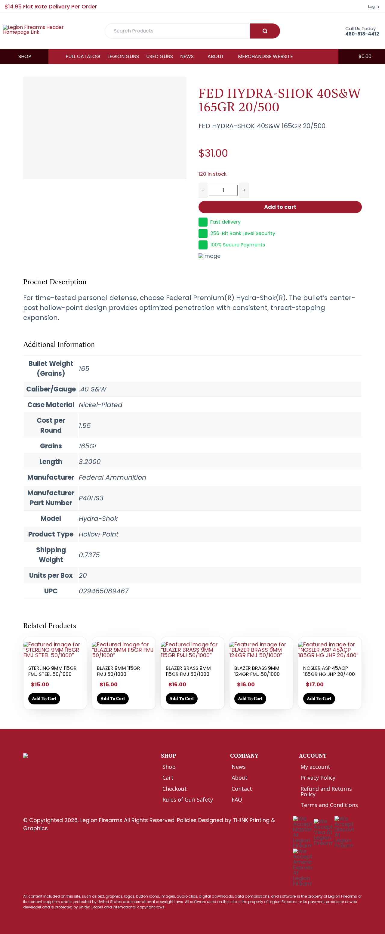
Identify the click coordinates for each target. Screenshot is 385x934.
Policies (187, 820)
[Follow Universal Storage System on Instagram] (53, 774)
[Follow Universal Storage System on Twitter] (40, 774)
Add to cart (280, 207)
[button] (361, 56)
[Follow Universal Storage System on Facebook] (27, 774)
